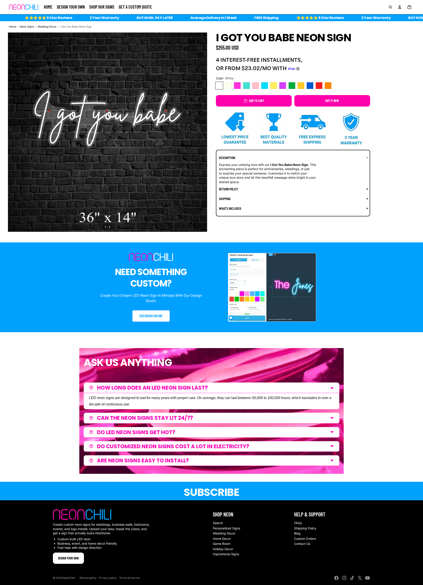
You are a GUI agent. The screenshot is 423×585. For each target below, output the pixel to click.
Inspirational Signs (226, 554)
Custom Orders (305, 538)
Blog (297, 533)
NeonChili (69, 577)
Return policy (228, 189)
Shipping (224, 199)
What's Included (230, 208)
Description (227, 158)
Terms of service (129, 577)
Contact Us (302, 544)
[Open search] (390, 7)
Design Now (151, 316)
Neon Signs (27, 26)
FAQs (298, 523)
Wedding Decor (47, 26)
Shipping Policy (305, 528)
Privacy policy (108, 577)
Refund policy (88, 577)
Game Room (221, 544)
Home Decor (222, 538)
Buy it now (332, 101)
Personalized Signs (226, 528)
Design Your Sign (68, 558)
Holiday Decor (223, 549)
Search (218, 523)
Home (12, 26)
